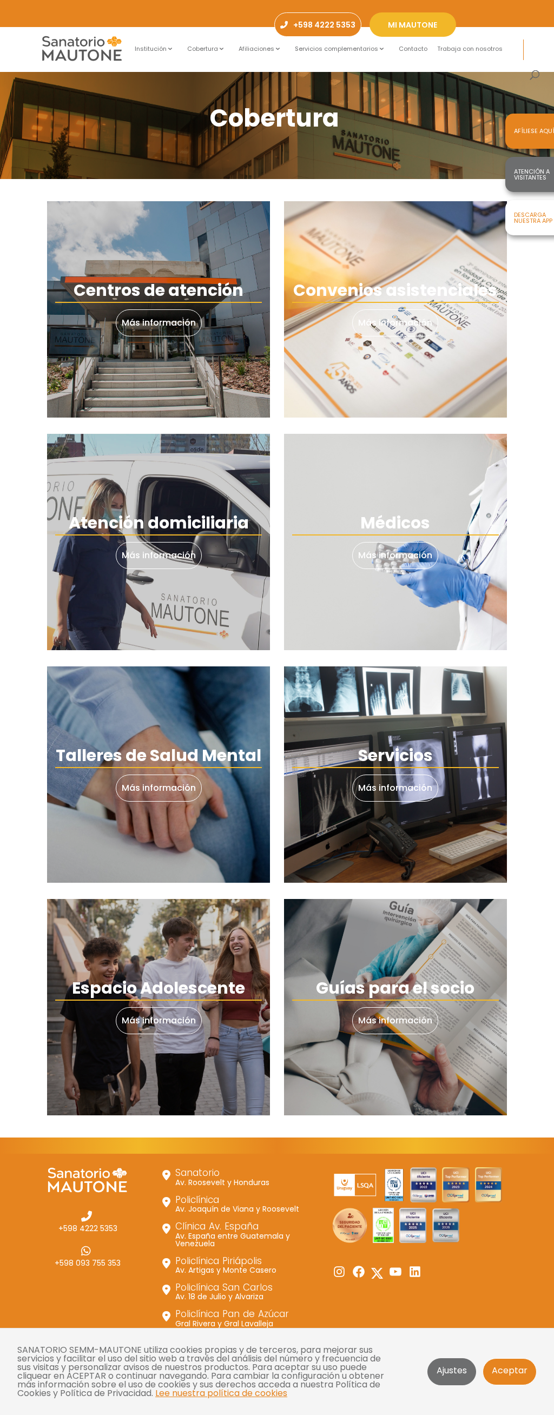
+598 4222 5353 (87, 1227)
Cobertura (202, 49)
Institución (151, 49)
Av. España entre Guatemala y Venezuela (232, 1234)
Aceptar (509, 1370)
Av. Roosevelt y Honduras (222, 1176)
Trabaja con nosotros (470, 49)
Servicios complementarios (336, 49)
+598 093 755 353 (88, 1262)
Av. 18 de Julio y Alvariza (224, 1291)
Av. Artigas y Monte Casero (225, 1264)
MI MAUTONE (412, 25)
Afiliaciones (256, 49)
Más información (159, 322)
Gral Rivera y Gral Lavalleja (232, 1317)
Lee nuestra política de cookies (221, 1393)
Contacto (413, 49)
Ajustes (452, 1370)
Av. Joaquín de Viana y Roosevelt (237, 1203)
